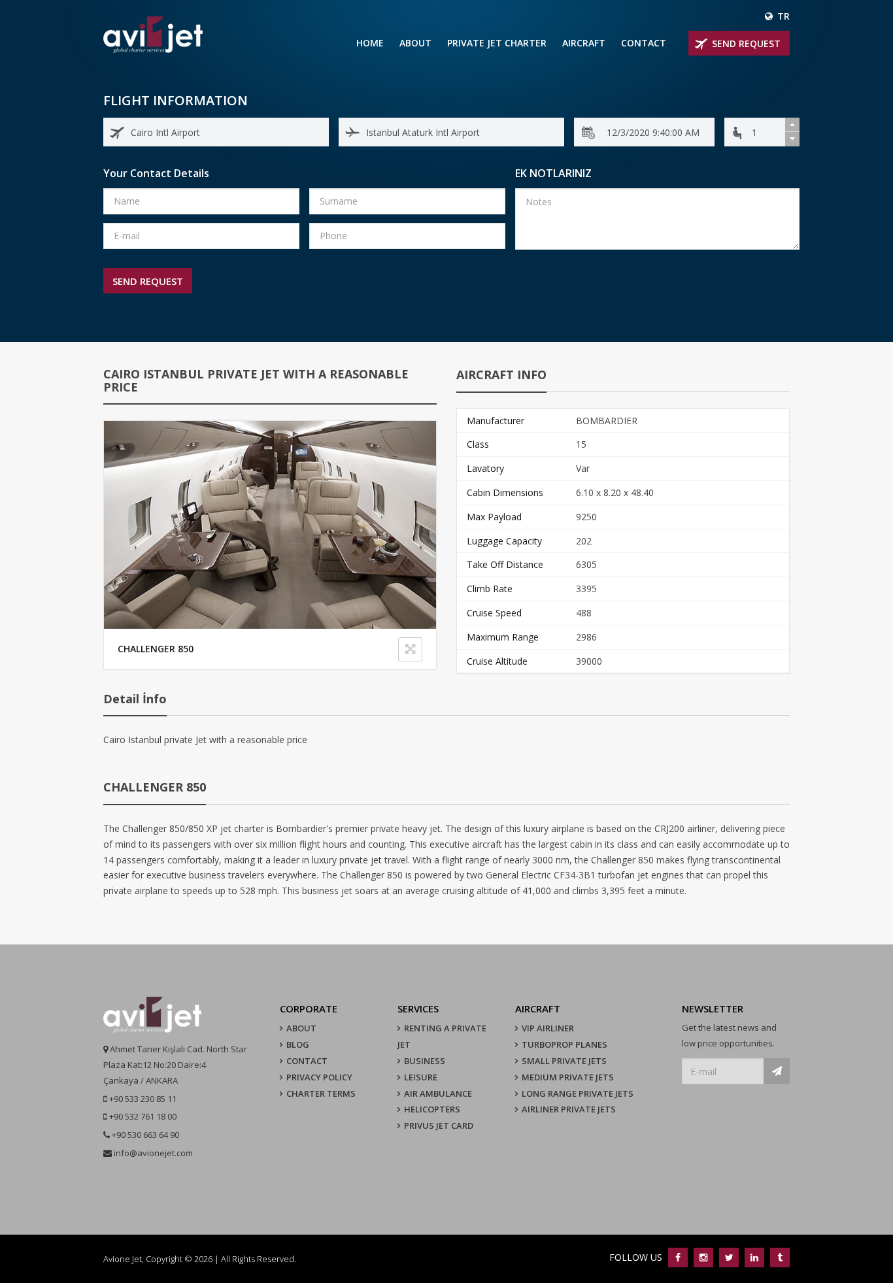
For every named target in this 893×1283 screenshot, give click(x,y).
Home (370, 43)
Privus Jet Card (438, 1125)
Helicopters (432, 1109)
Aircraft (583, 43)
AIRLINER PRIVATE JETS (569, 1109)
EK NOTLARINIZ (553, 173)
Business (424, 1061)
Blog (297, 1044)
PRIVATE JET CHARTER (497, 43)
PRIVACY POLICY (319, 1077)
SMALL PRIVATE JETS (564, 1061)
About (415, 43)
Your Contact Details (156, 173)
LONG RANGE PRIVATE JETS (577, 1093)
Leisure (420, 1077)
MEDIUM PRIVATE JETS (568, 1077)
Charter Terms (321, 1093)
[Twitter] (728, 1257)
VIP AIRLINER (548, 1028)
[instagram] (703, 1257)
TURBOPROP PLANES (564, 1044)
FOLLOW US (637, 1257)
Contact (643, 43)
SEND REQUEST (746, 43)
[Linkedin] (754, 1257)
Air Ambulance (438, 1093)
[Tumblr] (778, 1257)
